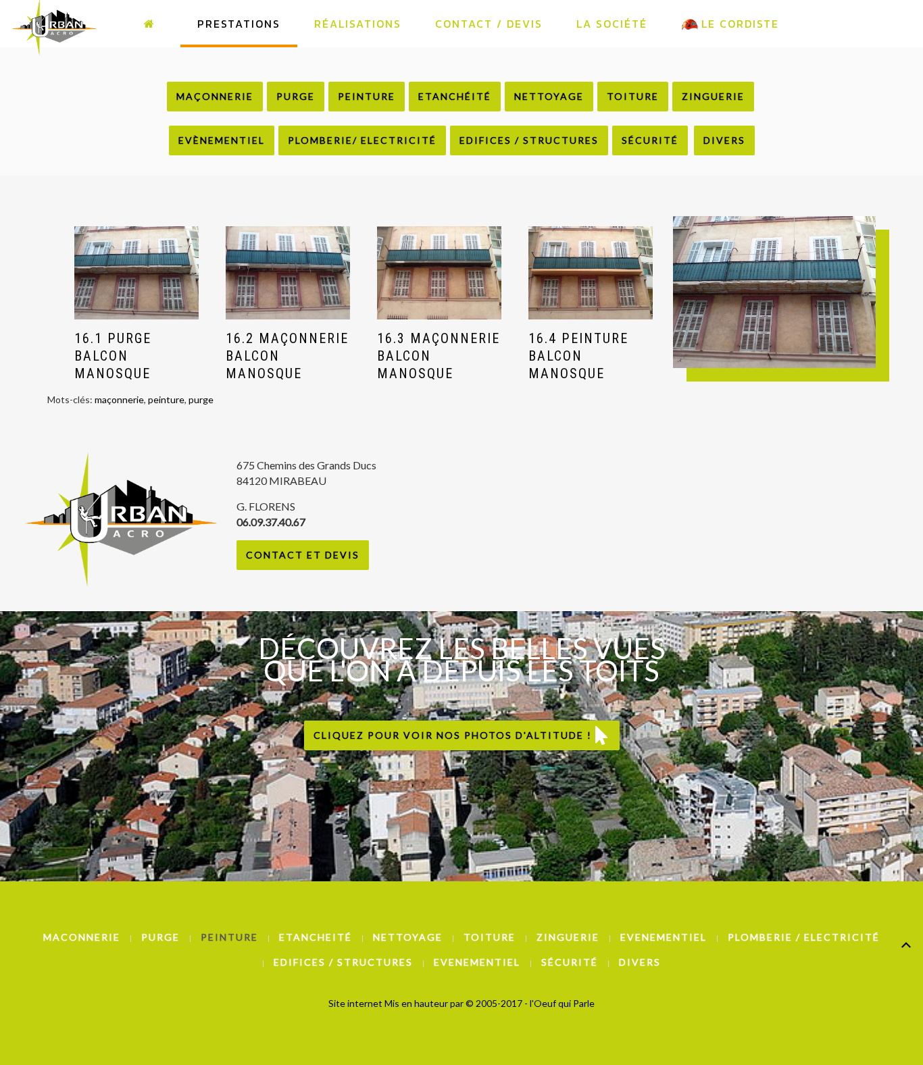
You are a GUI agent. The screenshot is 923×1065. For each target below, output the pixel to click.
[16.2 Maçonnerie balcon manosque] (288, 272)
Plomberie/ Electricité (362, 140)
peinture (166, 399)
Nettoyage (549, 96)
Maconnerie (81, 937)
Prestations (238, 24)
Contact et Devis (302, 555)
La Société (611, 24)
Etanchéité (454, 96)
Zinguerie (713, 96)
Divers (724, 140)
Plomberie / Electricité (804, 937)
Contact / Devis (489, 24)
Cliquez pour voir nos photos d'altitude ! (454, 735)
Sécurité (650, 140)
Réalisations (357, 24)
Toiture (633, 96)
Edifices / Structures (529, 140)
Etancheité (315, 937)
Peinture (366, 96)
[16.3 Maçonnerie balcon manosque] (439, 272)
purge (201, 399)
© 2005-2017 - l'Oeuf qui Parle (530, 1003)
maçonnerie (119, 399)
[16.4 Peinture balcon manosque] (590, 272)
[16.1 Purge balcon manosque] (136, 272)
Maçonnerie (214, 96)
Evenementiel (663, 937)
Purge (295, 96)
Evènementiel (221, 140)
